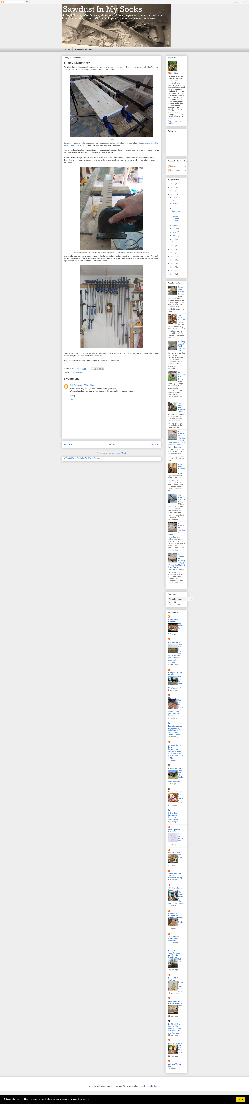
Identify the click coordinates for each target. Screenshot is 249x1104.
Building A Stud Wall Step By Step (181, 346)
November (177, 203)
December (177, 197)
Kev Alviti (174, 73)
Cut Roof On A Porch (181, 497)
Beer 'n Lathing (175, 1043)
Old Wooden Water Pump (181, 375)
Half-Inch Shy (174, 1024)
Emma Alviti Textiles (173, 979)
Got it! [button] (241, 1099)
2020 (172, 191)
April (175, 236)
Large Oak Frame (181, 289)
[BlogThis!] (95, 369)
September (176, 211)
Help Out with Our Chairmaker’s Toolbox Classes (175, 732)
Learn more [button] (83, 1099)
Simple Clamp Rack (175, 218)
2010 (172, 274)
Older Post (154, 445)
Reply (72, 399)
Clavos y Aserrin (175, 768)
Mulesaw (172, 698)
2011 (172, 270)
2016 (172, 253)
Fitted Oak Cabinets (181, 467)
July (174, 229)
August (176, 225)
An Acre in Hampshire (173, 914)
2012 (172, 267)
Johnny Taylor (174, 1064)
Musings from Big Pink (174, 831)
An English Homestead (173, 620)
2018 (172, 246)
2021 (172, 187)
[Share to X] (97, 369)
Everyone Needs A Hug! (180, 798)
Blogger (156, 1086)
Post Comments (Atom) (117, 453)
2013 (172, 263)
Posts (173, 166)
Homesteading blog (84, 49)
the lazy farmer (174, 642)
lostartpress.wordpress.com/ (175, 727)
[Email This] (92, 369)
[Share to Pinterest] (102, 369)
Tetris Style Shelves (181, 317)
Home (67, 49)
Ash (71, 385)
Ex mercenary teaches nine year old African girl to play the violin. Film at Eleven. (175, 753)
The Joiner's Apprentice (173, 937)
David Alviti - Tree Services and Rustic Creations (174, 954)
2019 (172, 194)
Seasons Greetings (175, 878)
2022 (172, 184)
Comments (175, 170)
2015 (172, 256)
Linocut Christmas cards (180, 986)
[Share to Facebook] (100, 369)
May (175, 232)
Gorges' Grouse (175, 792)
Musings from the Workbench (175, 1002)
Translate (176, 604)
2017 (172, 249)
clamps (72, 372)
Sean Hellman (174, 853)
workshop (79, 372)
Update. (171, 1066)
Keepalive (172, 941)
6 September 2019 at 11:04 (84, 385)
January (176, 239)
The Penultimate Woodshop (175, 889)
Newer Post (69, 445)
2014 (172, 260)
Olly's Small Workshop (173, 814)
